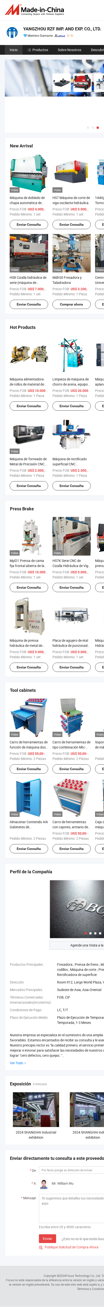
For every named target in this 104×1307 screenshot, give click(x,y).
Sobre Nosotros (69, 49)
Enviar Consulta (29, 224)
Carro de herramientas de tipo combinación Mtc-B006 (71, 747)
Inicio (14, 49)
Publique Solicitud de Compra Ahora (68, 1247)
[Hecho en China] (35, 9)
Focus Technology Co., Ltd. (83, 1276)
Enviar (47, 1238)
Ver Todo (16, 1063)
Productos (40, 49)
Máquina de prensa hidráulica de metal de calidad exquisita (26, 645)
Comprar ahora (71, 304)
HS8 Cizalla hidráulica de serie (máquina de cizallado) (28, 282)
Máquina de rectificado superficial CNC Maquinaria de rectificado (71, 464)
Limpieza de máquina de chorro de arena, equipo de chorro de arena (70, 384)
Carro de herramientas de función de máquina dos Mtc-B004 (29, 747)
